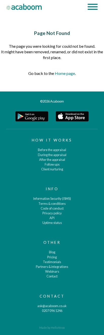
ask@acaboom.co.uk (52, 306)
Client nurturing (52, 169)
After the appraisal (52, 160)
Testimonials (52, 262)
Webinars (52, 271)
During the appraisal (52, 155)
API (52, 218)
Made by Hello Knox (52, 327)
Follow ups (52, 164)
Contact (52, 276)
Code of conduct (52, 208)
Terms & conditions (52, 204)
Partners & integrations (52, 267)
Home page (65, 73)
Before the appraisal (52, 150)
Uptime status (52, 223)
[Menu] (93, 7)
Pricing (52, 257)
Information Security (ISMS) (52, 199)
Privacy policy (52, 213)
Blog (52, 252)
